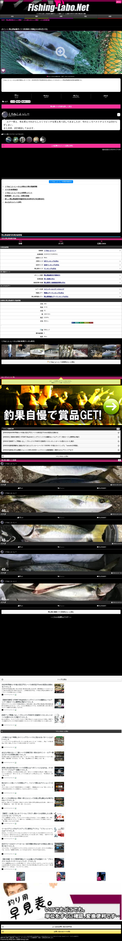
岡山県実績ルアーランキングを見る (56, 296)
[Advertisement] (61, 23)
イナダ (13, 101)
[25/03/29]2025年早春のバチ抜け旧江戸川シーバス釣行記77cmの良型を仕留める (30, 432)
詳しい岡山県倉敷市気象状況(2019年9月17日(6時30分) (24, 199)
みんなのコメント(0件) (13, 202)
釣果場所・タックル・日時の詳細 (17, 196)
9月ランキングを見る (51, 261)
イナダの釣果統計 (11, 190)
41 (51, 354)
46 (37, 354)
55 (23, 354)
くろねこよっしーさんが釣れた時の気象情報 (21, 186)
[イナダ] (61, 52)
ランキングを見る (50, 268)
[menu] (1, 2)
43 (66, 354)
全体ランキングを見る (51, 265)
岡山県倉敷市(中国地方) (52, 275)
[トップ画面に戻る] (61, 12)
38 (95, 354)
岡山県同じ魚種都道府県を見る (54, 282)
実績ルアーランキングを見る (54, 293)
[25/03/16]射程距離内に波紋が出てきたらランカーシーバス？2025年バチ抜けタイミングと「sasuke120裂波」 (41, 445)
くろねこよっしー (18, 114)
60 (80, 354)
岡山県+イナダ (26, 101)
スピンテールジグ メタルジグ (54, 289)
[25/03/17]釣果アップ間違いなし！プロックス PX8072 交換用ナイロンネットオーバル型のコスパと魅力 (38, 441)
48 (109, 354)
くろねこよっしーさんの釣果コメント (18, 193)
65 (8, 354)
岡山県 (18, 101)
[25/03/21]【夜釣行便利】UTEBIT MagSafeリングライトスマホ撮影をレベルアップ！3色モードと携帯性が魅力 (41, 437)
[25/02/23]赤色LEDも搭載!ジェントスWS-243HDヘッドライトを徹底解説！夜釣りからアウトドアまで (38, 450)
